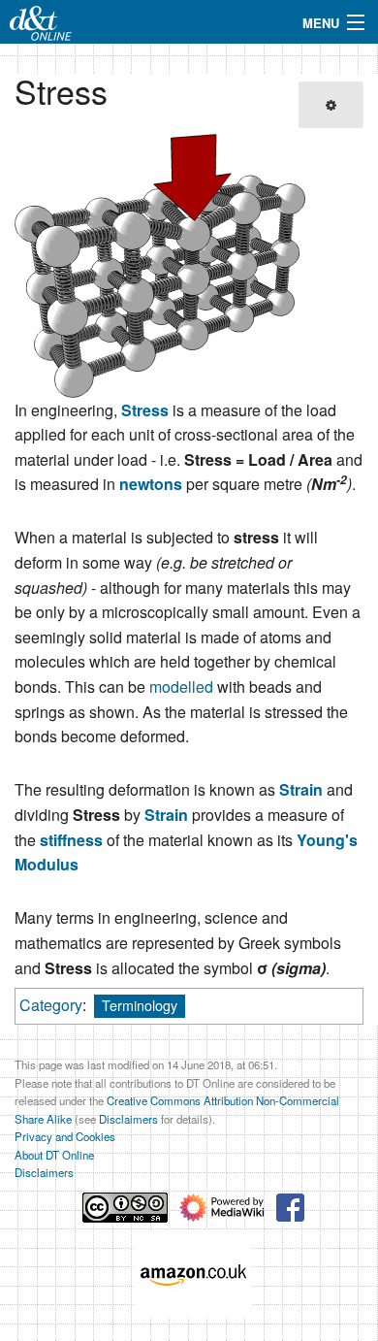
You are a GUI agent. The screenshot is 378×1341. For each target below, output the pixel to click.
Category (50, 1005)
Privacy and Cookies (65, 1136)
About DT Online (54, 1154)
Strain (301, 789)
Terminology (139, 1005)
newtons (150, 484)
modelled (181, 686)
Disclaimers (128, 1119)
